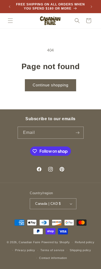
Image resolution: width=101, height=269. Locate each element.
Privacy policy (25, 250)
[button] (10, 20)
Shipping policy (80, 250)
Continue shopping (50, 85)
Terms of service (52, 250)
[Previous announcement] (9, 6)
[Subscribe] (77, 133)
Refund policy (84, 242)
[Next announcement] (91, 6)
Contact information (53, 257)
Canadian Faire (29, 242)
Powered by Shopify (55, 242)
